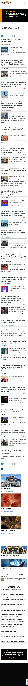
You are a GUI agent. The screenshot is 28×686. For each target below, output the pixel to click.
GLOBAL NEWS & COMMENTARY (10, 568)
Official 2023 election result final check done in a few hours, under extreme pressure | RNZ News (12, 150)
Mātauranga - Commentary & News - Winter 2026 (11, 624)
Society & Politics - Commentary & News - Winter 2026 (12, 594)
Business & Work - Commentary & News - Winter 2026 (12, 619)
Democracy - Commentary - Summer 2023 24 (12, 574)
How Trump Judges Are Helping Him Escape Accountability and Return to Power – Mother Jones (13, 84)
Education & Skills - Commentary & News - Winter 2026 (12, 636)
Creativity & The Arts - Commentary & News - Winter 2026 (13, 599)
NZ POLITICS (5, 489)
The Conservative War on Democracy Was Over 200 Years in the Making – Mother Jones (13, 279)
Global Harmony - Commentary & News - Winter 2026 (12, 597)
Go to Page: (10, 36)
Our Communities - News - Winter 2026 (9, 608)
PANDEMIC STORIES (7, 511)
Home (2, 664)
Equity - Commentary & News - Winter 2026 (10, 634)
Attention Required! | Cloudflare (12, 451)
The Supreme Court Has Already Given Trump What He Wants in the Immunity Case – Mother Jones (13, 213)
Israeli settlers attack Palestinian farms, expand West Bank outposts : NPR (13, 432)
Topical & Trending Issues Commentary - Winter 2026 (12, 614)
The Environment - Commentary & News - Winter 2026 (12, 621)
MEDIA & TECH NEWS (7, 533)
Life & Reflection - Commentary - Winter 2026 (10, 629)
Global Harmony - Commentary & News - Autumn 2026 (12, 641)
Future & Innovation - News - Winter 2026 (9, 631)
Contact (11, 664)
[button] (27, 684)
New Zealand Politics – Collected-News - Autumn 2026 (12, 643)
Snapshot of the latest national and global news (11, 589)
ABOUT (6, 664)
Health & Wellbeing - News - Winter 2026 (9, 616)
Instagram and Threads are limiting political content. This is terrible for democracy (13, 389)
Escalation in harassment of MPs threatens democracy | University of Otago (13, 232)
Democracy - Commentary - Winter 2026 (9, 639)
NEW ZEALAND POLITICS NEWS (10, 555)
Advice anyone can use (5, 602)
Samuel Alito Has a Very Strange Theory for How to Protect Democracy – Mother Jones (12, 193)
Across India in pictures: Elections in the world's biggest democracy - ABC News (13, 256)
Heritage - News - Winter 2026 (7, 626)
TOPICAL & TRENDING (8, 531)
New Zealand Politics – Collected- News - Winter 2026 (12, 592)
